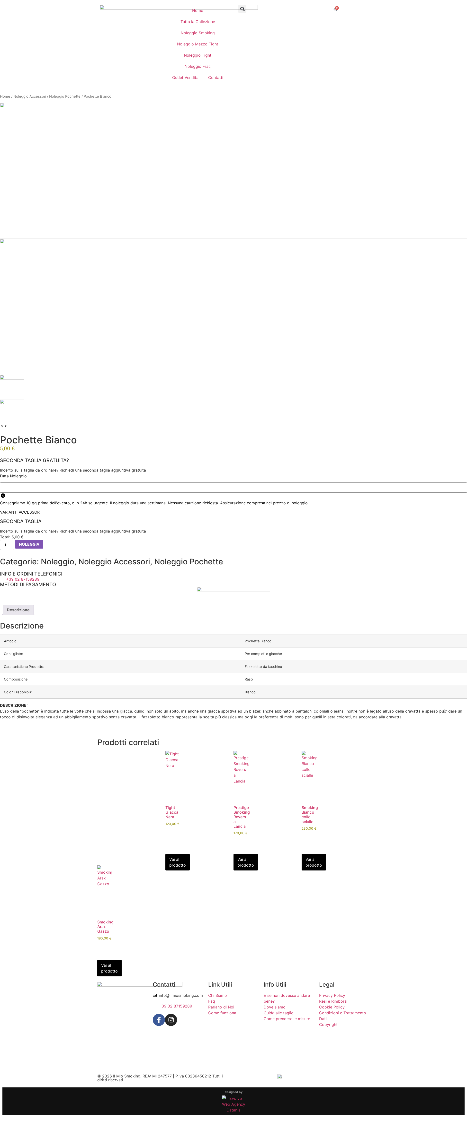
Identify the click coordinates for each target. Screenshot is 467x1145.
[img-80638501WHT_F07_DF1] (233, 171)
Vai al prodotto (177, 862)
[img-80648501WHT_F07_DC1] (233, 307)
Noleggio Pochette (65, 96)
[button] (242, 9)
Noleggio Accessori (29, 96)
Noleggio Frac (198, 66)
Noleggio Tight (197, 55)
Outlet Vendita (185, 77)
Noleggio (57, 561)
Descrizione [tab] (18, 609)
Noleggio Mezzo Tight (197, 44)
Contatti (215, 77)
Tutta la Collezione (197, 21)
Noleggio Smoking (198, 32)
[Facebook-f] (159, 1020)
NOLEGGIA (29, 544)
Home (197, 10)
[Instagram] (171, 1020)
